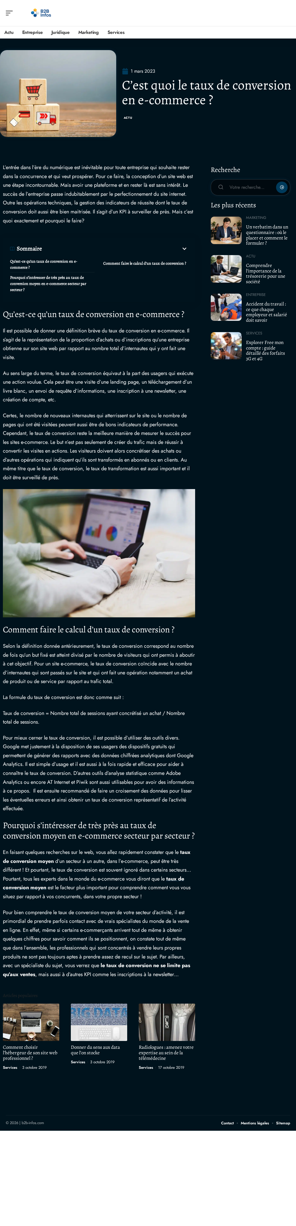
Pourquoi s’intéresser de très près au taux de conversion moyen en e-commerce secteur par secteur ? (48, 283)
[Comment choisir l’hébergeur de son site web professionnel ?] (31, 1022)
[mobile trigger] (11, 13)
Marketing (256, 217)
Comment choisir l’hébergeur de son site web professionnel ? (30, 1053)
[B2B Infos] (42, 13)
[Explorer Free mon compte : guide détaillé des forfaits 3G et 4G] (226, 345)
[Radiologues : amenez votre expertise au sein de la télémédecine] (167, 1022)
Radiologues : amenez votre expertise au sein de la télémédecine (166, 1053)
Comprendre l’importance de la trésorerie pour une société (265, 273)
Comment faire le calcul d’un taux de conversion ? (144, 263)
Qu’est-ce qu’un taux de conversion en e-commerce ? (43, 264)
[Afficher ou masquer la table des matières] (115, 248)
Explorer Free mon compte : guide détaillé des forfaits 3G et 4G (265, 350)
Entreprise (256, 294)
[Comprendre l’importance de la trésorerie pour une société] (226, 268)
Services (10, 1067)
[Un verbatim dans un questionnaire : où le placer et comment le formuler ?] (226, 230)
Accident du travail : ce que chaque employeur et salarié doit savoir (266, 312)
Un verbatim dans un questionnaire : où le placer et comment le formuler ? (267, 235)
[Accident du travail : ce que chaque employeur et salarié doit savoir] (226, 307)
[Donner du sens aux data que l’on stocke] (99, 1022)
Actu (128, 118)
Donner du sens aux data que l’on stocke (95, 1050)
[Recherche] (286, 13)
